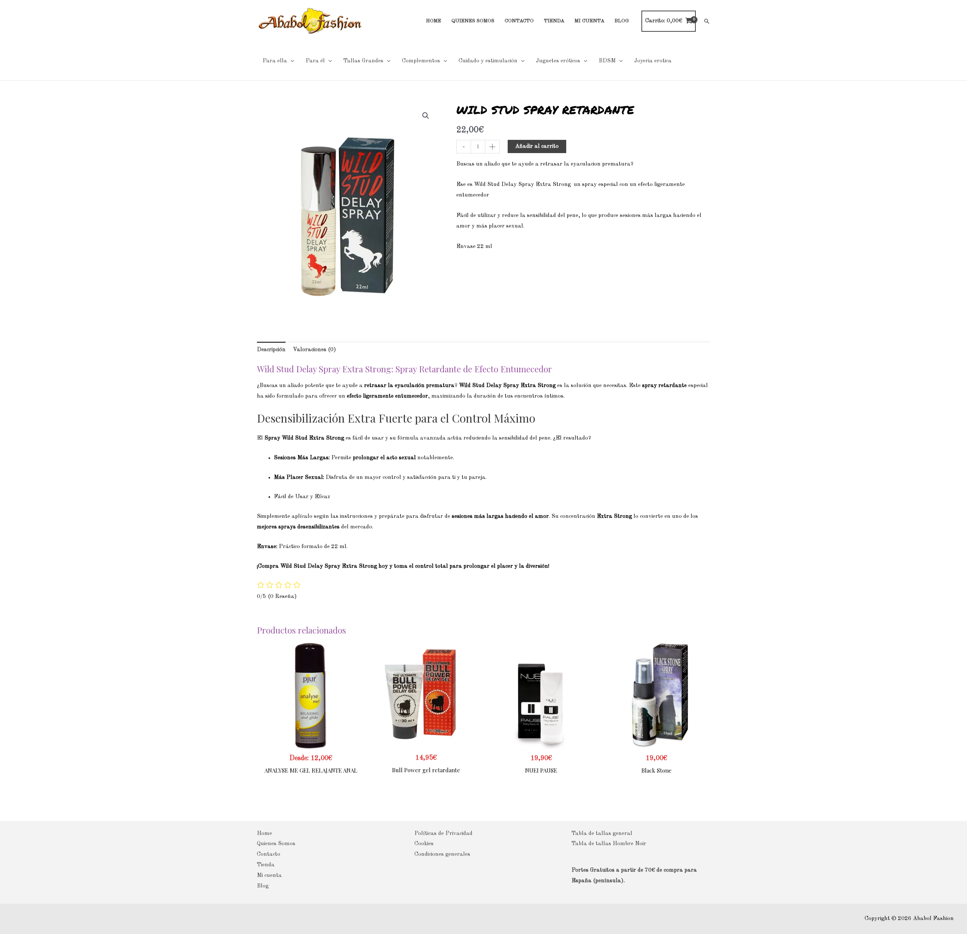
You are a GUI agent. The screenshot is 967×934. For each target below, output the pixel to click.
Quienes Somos (276, 844)
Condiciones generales (442, 854)
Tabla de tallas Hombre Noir (609, 844)
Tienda (266, 865)
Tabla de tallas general (602, 833)
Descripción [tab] (271, 350)
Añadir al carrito (537, 146)
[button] (706, 21)
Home (264, 833)
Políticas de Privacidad (443, 833)
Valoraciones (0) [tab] (314, 350)
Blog (263, 886)
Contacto (268, 854)
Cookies (424, 844)
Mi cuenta (269, 875)
